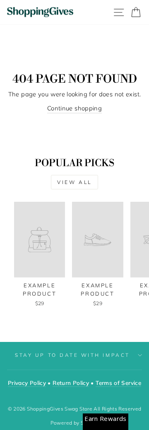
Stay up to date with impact (72, 355)
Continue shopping (74, 108)
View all (74, 182)
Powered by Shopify (74, 423)
